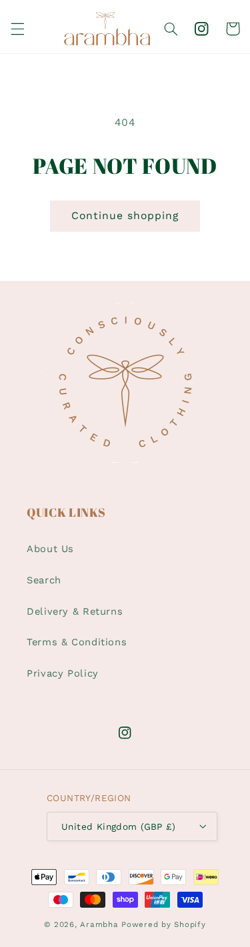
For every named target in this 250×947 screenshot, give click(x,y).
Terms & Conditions (77, 642)
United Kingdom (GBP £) (118, 826)
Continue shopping (125, 215)
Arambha (99, 924)
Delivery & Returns (75, 611)
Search (44, 580)
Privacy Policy (63, 673)
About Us (50, 549)
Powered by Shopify (163, 924)
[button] (17, 28)
